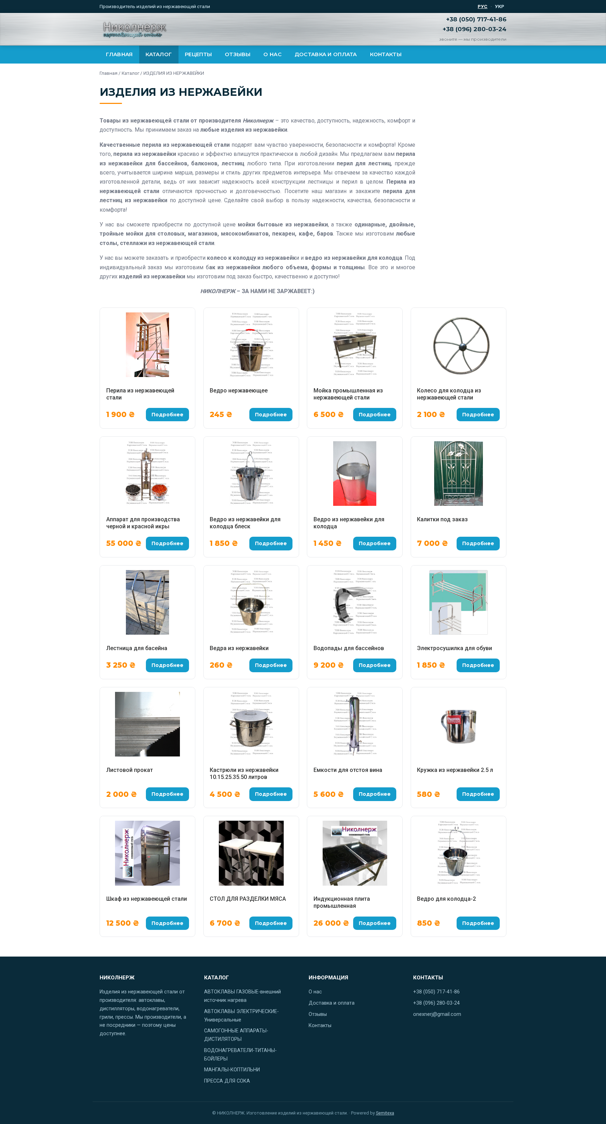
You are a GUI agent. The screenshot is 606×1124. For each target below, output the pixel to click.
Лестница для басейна (136, 648)
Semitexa (385, 1113)
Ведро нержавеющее (239, 390)
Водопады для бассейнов (349, 648)
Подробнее (167, 414)
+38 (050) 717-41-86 (476, 19)
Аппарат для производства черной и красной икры (143, 523)
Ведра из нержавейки (239, 648)
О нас (272, 54)
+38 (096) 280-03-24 (474, 29)
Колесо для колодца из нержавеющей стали (449, 394)
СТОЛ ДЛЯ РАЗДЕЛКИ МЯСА (248, 898)
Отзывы (238, 54)
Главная (119, 54)
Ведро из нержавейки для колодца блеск (245, 523)
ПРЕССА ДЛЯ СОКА (227, 1081)
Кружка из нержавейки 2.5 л (455, 770)
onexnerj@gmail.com (437, 1014)
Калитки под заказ (442, 519)
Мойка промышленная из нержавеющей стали (348, 394)
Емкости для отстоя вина (348, 770)
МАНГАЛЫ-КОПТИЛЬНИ (232, 1070)
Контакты (386, 54)
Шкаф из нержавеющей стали (146, 898)
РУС (482, 6)
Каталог (159, 54)
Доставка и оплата (326, 54)
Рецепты (198, 54)
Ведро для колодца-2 (446, 898)
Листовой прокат (129, 770)
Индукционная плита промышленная (342, 902)
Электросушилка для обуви (454, 648)
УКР (499, 6)
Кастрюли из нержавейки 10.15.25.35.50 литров (244, 773)
